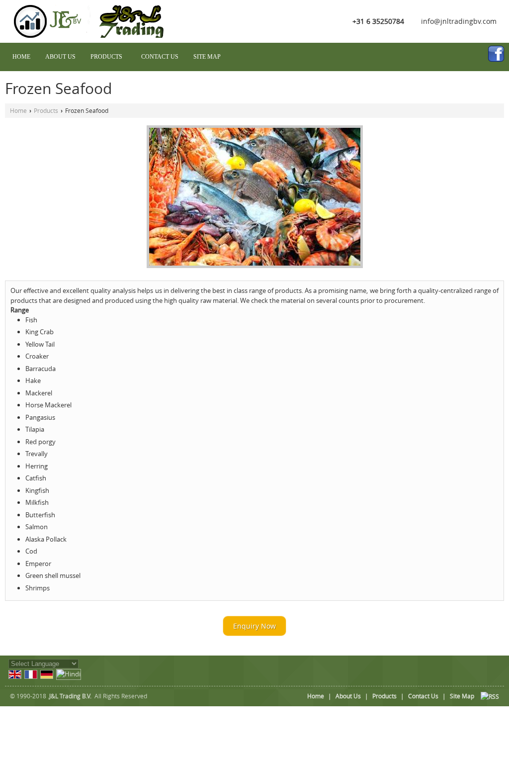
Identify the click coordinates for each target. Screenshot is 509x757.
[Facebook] (496, 54)
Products (106, 56)
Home (21, 56)
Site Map (207, 56)
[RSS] (490, 696)
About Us (60, 56)
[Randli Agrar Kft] (93, 35)
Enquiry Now (254, 626)
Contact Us (159, 56)
